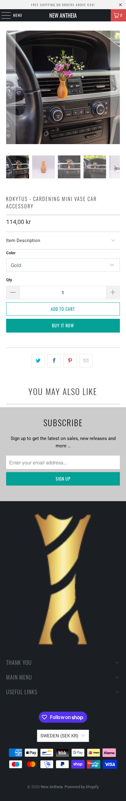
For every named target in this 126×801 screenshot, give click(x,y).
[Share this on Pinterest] (69, 360)
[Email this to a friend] (86, 360)
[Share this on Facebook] (54, 360)
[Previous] (11, 88)
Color (11, 253)
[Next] (115, 88)
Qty (9, 280)
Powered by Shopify (82, 786)
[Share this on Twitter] (38, 360)
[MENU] (3, 15)
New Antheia (63, 15)
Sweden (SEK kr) (59, 736)
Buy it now (63, 325)
